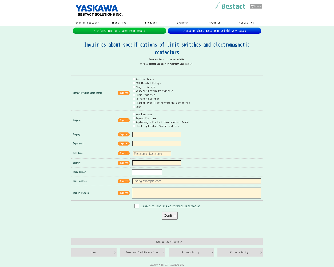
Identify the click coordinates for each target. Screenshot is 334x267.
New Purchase (144, 114)
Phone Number (79, 172)
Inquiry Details (81, 193)
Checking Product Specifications (157, 126)
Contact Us (246, 22)
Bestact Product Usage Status (87, 93)
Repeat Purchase (146, 118)
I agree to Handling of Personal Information (170, 206)
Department (78, 143)
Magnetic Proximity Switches (154, 91)
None (138, 106)
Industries (119, 22)
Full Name (77, 153)
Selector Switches (147, 98)
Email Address (80, 181)
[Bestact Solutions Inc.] (154, 10)
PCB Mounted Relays (148, 83)
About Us (215, 22)
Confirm (170, 215)
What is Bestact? (87, 22)
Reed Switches (145, 79)
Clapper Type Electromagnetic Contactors (163, 102)
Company (76, 134)
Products (151, 22)
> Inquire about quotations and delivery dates (214, 30)
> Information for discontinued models (119, 30)
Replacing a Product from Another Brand (162, 122)
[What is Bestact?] (229, 6)
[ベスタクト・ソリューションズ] (256, 6)
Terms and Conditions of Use (142, 252)
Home (93, 252)
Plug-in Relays (145, 87)
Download (183, 22)
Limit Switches (145, 95)
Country (76, 163)
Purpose (76, 120)
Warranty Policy (239, 252)
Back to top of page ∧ (169, 241)
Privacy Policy (190, 252)
